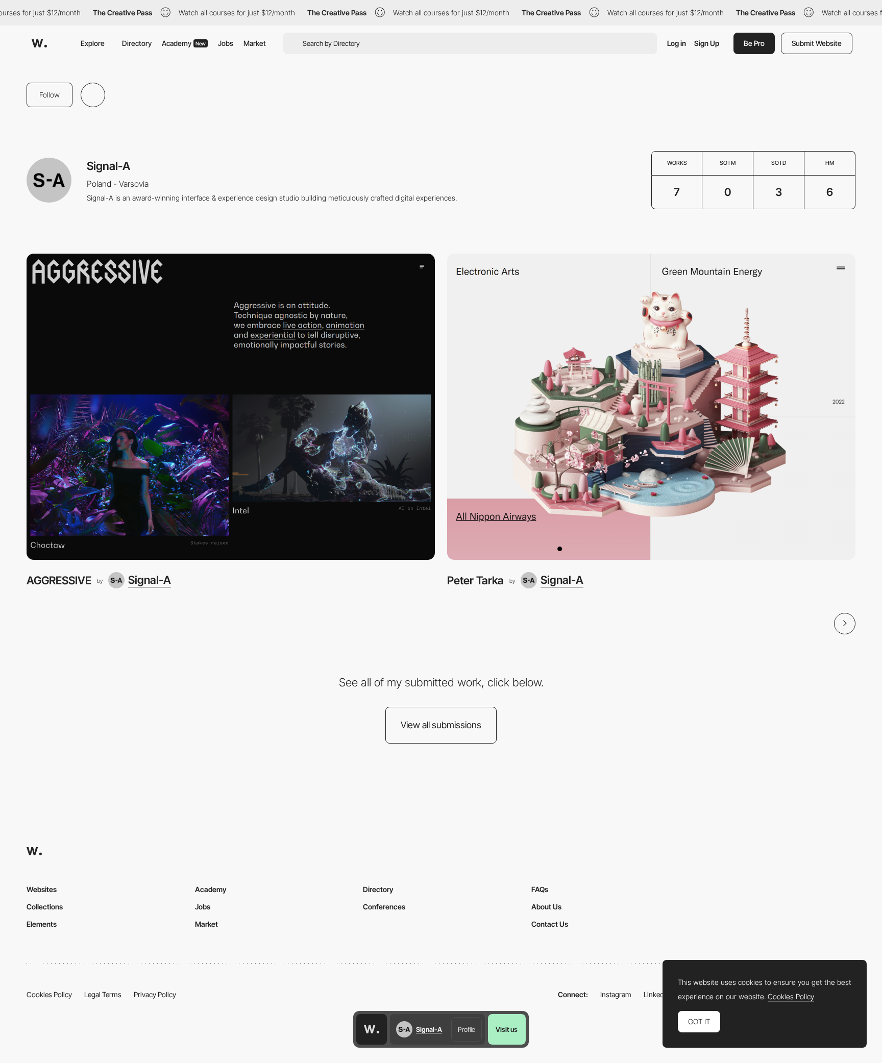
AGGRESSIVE (59, 580)
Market (254, 43)
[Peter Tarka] (651, 407)
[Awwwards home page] (371, 1029)
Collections (45, 906)
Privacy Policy (155, 994)
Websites (42, 889)
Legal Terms (102, 994)
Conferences (384, 906)
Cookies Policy (49, 994)
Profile (466, 1029)
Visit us (507, 1029)
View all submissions (441, 725)
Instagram (615, 994)
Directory (137, 43)
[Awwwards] (39, 43)
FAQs (539, 889)
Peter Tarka (475, 580)
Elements (42, 924)
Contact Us (549, 924)
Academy (184, 43)
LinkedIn (657, 994)
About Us (546, 906)
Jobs (225, 43)
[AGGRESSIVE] (231, 407)
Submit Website (817, 43)
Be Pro (754, 43)
